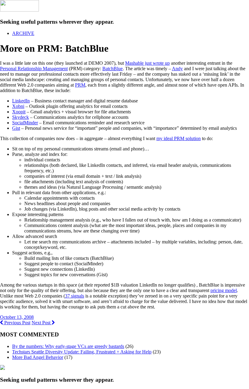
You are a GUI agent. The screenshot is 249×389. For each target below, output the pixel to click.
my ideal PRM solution (178, 138)
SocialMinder (25, 122)
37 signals (74, 295)
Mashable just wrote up (147, 63)
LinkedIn (21, 100)
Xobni (18, 106)
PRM (80, 85)
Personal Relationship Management (34, 68)
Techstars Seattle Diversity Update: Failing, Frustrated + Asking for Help (82, 351)
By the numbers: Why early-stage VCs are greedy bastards (68, 346)
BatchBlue (112, 68)
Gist (16, 128)
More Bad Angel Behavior (37, 357)
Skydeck (20, 117)
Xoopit (19, 111)
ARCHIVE (23, 33)
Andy (177, 68)
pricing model (223, 290)
